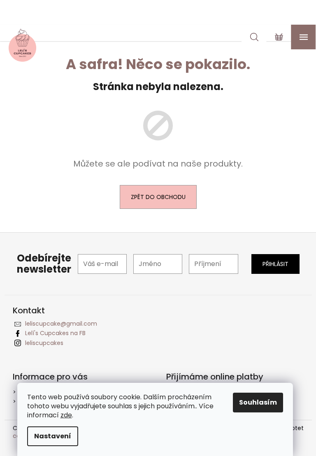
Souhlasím (258, 402)
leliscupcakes (44, 343)
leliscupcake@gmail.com (61, 323)
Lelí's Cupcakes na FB (55, 333)
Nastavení (52, 436)
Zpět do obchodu (158, 197)
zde (66, 415)
